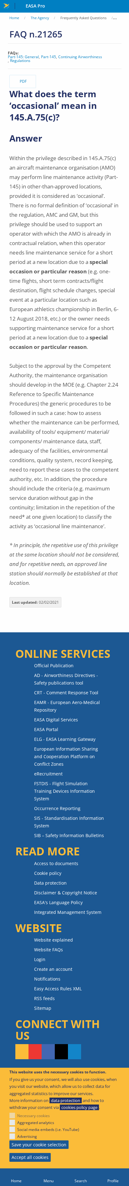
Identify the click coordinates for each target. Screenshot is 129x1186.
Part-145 (48, 57)
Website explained (53, 940)
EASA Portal (46, 729)
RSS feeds (44, 998)
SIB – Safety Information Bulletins (69, 835)
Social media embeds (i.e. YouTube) (48, 1129)
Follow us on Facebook (48, 1051)
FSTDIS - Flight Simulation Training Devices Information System (64, 791)
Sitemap (42, 1008)
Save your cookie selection (39, 1145)
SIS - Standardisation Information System (69, 822)
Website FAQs (48, 950)
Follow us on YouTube (35, 1051)
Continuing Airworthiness (80, 57)
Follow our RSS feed (21, 1051)
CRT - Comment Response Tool (66, 693)
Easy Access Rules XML (58, 989)
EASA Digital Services (56, 720)
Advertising (27, 1136)
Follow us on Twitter (61, 1051)
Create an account (53, 969)
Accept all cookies (30, 1157)
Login (39, 959)
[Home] (16, 1177)
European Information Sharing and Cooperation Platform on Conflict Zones (66, 756)
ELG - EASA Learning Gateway (64, 739)
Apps (123, 6)
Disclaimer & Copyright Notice (65, 893)
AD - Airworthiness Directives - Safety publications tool (66, 679)
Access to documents (56, 863)
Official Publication (54, 666)
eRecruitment (48, 774)
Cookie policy (47, 873)
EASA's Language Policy (58, 902)
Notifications (47, 979)
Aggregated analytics (35, 1122)
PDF (23, 81)
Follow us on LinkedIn (74, 1051)
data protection (65, 1100)
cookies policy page (79, 1107)
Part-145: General (23, 57)
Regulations (20, 61)
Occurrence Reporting (57, 808)
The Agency (40, 17)
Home (14, 17)
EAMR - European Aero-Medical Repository (67, 706)
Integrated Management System (67, 912)
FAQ (121, 17)
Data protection (50, 883)
